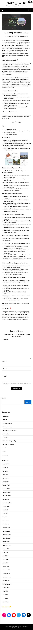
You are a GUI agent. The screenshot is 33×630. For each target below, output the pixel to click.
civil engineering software (9, 430)
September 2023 (7, 584)
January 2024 (6, 573)
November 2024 (7, 538)
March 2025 (6, 524)
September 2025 (7, 503)
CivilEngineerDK (23, 36)
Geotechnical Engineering (9, 441)
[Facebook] (9, 615)
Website (4, 376)
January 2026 (6, 488)
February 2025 (6, 527)
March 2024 (6, 566)
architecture (6, 416)
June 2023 (5, 594)
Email (4, 368)
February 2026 (6, 485)
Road (4, 451)
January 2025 (6, 531)
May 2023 (5, 598)
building (5, 419)
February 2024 (6, 570)
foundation (5, 437)
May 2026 (5, 474)
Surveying (5, 455)
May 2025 (5, 517)
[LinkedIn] (24, 615)
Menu (29, 10)
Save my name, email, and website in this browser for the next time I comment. (17, 384)
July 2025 (5, 510)
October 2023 (6, 580)
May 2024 (5, 559)
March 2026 (6, 481)
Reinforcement (6, 448)
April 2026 (5, 478)
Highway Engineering (8, 444)
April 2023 (5, 601)
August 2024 (6, 548)
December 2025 (7, 492)
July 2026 (5, 467)
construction (6, 433)
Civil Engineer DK (16, 3)
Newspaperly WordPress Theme (20, 627)
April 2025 (5, 520)
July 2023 (5, 591)
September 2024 (7, 545)
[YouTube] (14, 615)
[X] (29, 615)
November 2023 (7, 577)
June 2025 (5, 513)
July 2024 (5, 552)
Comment (6, 339)
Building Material (7, 423)
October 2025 (6, 499)
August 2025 (6, 506)
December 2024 (7, 534)
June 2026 (5, 471)
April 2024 (5, 563)
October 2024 (6, 541)
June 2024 (5, 556)
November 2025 (7, 495)
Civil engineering (7, 426)
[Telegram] (19, 615)
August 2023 (6, 587)
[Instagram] (4, 615)
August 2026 (6, 464)
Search (4, 398)
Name (4, 361)
